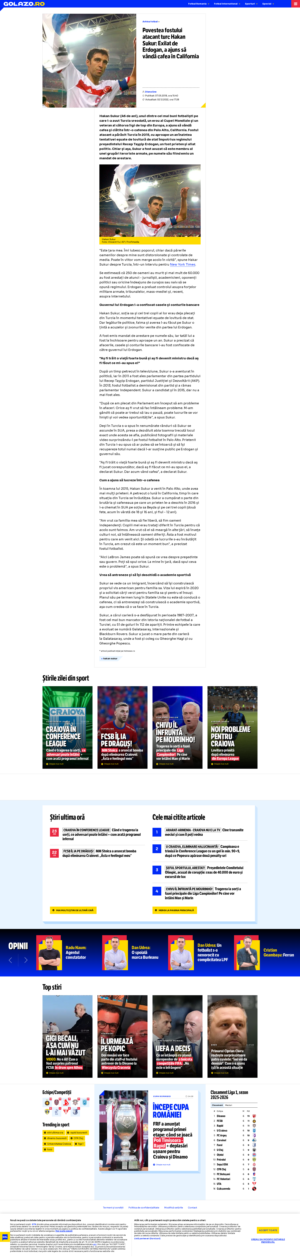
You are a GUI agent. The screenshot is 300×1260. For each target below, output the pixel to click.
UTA (219, 1184)
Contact (192, 1207)
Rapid (220, 1125)
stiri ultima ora (55, 1132)
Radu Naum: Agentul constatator (69, 952)
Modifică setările (173, 1207)
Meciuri (228, 1105)
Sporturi (250, 3)
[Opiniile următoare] (25, 960)
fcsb (49, 1149)
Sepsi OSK (222, 1164)
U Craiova (222, 1130)
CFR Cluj (78, 1138)
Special (266, 3)
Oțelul (220, 1155)
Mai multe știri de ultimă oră (74, 910)
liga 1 (80, 1143)
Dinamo (221, 1116)
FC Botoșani (223, 1174)
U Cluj (220, 1150)
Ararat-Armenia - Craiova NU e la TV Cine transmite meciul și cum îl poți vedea (200, 832)
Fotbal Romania (197, 3)
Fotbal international (226, 3)
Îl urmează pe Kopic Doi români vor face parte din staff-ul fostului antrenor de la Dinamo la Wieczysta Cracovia (123, 1036)
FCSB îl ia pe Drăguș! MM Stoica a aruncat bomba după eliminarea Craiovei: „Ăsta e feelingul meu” (123, 727)
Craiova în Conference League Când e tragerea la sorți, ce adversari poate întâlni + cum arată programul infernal (67, 727)
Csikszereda (223, 1188)
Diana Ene (151, 91)
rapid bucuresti (78, 1132)
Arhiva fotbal (150, 21)
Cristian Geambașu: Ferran (267, 952)
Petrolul (221, 1159)
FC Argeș (222, 1135)
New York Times (182, 265)
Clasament (217, 1105)
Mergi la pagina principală (176, 910)
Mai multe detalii (63, 1231)
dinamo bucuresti (57, 1138)
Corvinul (221, 1140)
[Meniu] (295, 4)
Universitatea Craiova (59, 1143)
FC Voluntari (223, 1179)
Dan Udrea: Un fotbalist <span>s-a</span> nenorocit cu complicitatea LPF (201, 952)
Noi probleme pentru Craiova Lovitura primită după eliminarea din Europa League (233, 727)
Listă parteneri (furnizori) (147, 1238)
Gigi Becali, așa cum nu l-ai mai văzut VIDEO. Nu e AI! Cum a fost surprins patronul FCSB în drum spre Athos (67, 1036)
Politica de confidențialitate (143, 1207)
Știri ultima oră (67, 817)
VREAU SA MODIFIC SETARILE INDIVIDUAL (268, 1240)
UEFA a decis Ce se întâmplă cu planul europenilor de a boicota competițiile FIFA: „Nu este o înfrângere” (177, 1036)
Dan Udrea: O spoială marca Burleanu (135, 952)
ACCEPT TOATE (268, 1230)
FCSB (220, 1121)
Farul (219, 1145)
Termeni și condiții (113, 1207)
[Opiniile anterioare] (10, 960)
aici (95, 1244)
